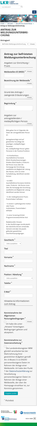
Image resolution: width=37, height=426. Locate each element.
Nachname (9, 266)
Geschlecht (9, 240)
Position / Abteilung (13, 274)
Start (2, 24)
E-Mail (7, 291)
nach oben (29, 418)
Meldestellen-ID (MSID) (15, 71)
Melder (10, 24)
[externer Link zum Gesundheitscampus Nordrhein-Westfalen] (9, 418)
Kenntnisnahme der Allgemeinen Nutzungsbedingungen (15, 315)
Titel (6, 248)
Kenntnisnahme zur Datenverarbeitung (13, 341)
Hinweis (32, 44)
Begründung (10, 103)
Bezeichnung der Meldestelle (17, 80)
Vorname (9, 257)
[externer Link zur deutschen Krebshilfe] (28, 412)
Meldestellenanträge (24, 24)
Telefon (8, 283)
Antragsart (5, 40)
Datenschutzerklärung (19, 371)
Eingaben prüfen (11, 393)
